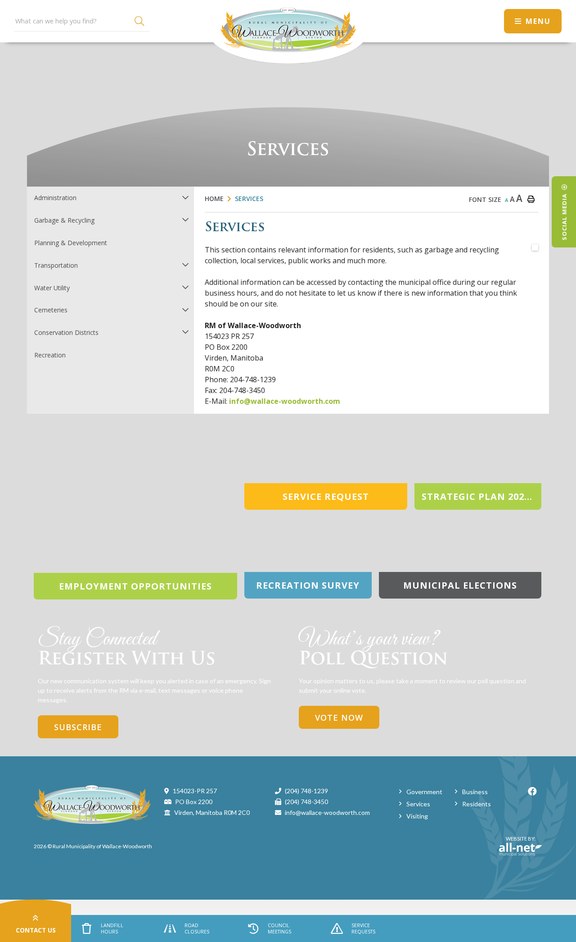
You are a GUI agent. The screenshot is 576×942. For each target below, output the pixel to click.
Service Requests (363, 928)
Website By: (517, 842)
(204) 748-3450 (306, 801)
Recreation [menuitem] (50, 355)
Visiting (417, 816)
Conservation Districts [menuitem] (66, 332)
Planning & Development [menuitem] (70, 242)
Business (475, 792)
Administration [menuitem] (55, 197)
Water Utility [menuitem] (52, 288)
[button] (185, 197)
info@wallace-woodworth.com (284, 401)
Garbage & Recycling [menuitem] (64, 220)
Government (424, 792)
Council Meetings (279, 928)
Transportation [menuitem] (56, 265)
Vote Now (339, 717)
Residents (476, 804)
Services (249, 198)
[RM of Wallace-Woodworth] (92, 804)
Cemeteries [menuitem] (51, 310)
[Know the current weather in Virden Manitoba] (489, 21)
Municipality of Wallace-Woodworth (288, 32)
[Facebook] (532, 791)
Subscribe (78, 727)
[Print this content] (531, 199)
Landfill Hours (112, 928)
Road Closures (196, 928)
